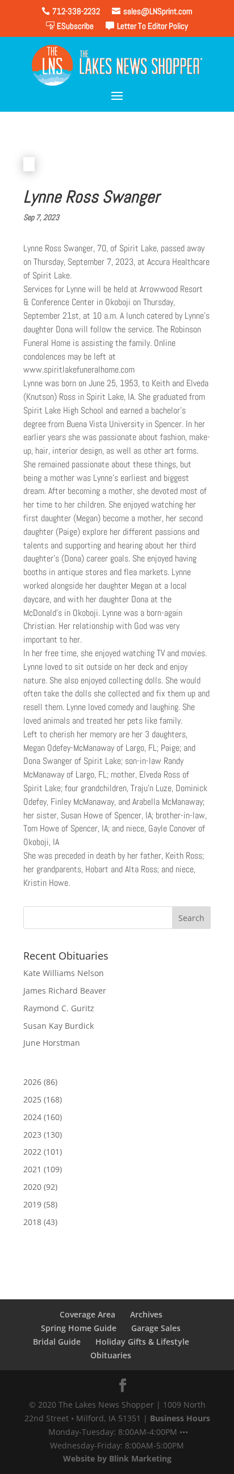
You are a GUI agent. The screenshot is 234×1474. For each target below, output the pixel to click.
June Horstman (51, 1042)
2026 (32, 1081)
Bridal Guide (57, 1341)
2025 (32, 1099)
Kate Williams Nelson (63, 973)
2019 (32, 1204)
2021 (32, 1169)
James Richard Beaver (64, 990)
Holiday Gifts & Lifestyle (142, 1341)
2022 (32, 1151)
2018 (32, 1222)
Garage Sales (156, 1328)
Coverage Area (87, 1314)
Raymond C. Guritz (58, 1008)
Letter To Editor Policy (152, 25)
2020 (32, 1186)
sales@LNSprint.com (158, 11)
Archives (146, 1314)
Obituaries (110, 1355)
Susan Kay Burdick (58, 1025)
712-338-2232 (76, 11)
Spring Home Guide (78, 1328)
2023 (32, 1134)
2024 (32, 1117)
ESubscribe (75, 25)
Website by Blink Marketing (117, 1458)
